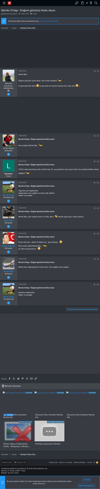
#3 (98, 161)
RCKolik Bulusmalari (25, 422)
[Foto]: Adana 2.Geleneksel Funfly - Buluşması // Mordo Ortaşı (15, 446)
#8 (98, 284)
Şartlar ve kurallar (65, 462)
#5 (98, 208)
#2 (98, 136)
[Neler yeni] (91, 3)
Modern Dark (7, 462)
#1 (98, 71)
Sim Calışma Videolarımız (55, 422)
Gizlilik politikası (79, 462)
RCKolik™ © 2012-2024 (9, 473)
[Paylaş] (94, 71)
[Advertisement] (50, 49)
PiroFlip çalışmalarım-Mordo (47, 444)
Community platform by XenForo (24, 468)
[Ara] (96, 3)
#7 (98, 259)
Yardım (89, 462)
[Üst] (94, 462)
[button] (4, 3)
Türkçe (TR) (21, 462)
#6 (98, 233)
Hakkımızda (53, 462)
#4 (98, 183)
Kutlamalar (28, 393)
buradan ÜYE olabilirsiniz (49, 21)
